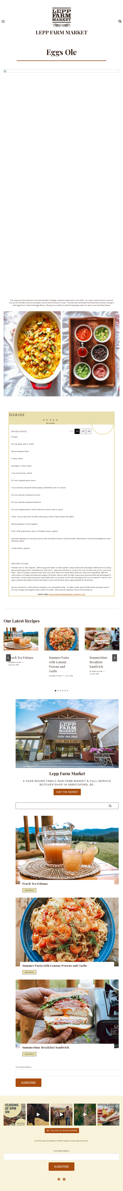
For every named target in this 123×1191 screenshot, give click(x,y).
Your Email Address (24, 1067)
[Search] (110, 806)
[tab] (55, 690)
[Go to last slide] (8, 657)
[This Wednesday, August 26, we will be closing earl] (15, 1115)
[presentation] (21, 639)
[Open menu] (4, 21)
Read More (30, 891)
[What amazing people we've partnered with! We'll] (61, 1115)
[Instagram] (64, 1179)
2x (82, 431)
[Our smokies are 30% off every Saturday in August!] (108, 1115)
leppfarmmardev (15, 662)
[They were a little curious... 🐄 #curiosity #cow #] (38, 1115)
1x (77, 431)
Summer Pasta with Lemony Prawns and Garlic (54, 965)
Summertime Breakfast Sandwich (98, 661)
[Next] (114, 657)
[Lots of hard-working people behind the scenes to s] (85, 1115)
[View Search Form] (120, 21)
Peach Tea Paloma (20, 657)
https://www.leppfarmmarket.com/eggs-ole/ (67, 594)
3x (88, 431)
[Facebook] (59, 1179)
